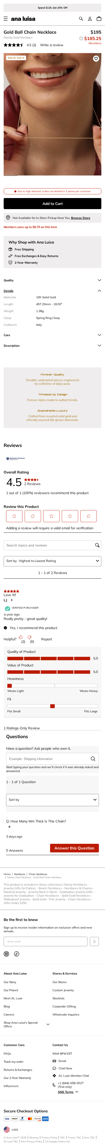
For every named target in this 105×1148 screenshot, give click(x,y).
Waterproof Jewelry (18, 899)
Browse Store (80, 218)
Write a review (51, 45)
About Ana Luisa (15, 973)
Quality (9, 280)
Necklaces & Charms (79, 888)
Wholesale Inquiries (65, 1014)
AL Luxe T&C (11, 1141)
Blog (7, 1006)
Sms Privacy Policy (31, 1141)
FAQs (7, 1053)
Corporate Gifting (64, 1006)
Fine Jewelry (58, 899)
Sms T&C (89, 1137)
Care (7, 335)
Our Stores (59, 982)
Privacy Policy (49, 1137)
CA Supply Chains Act (57, 1141)
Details (8, 291)
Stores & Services (64, 973)
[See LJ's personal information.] (11, 600)
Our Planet (11, 990)
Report (46, 639)
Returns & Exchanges (18, 1070)
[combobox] (56, 561)
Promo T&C (74, 1137)
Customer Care (14, 1045)
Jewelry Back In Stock (44, 892)
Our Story (10, 982)
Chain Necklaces (49, 895)
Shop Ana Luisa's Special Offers (21, 1024)
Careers (9, 1014)
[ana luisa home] (23, 18)
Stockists (58, 998)
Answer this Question (74, 848)
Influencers (11, 1086)
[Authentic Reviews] (16, 458)
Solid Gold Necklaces (77, 895)
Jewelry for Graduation (20, 895)
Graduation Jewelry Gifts (77, 892)
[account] (90, 19)
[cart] (99, 18)
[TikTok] (16, 954)
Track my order (13, 1061)
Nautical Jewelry (16, 892)
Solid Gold (40, 899)
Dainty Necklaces (76, 884)
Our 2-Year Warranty (17, 1078)
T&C (62, 1137)
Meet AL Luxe (13, 998)
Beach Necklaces (51, 888)
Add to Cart (52, 203)
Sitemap (34, 1137)
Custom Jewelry (63, 990)
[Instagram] (6, 954)
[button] (14, 516)
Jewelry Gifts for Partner (21, 888)
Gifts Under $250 (15, 903)
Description (12, 345)
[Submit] (94, 941)
